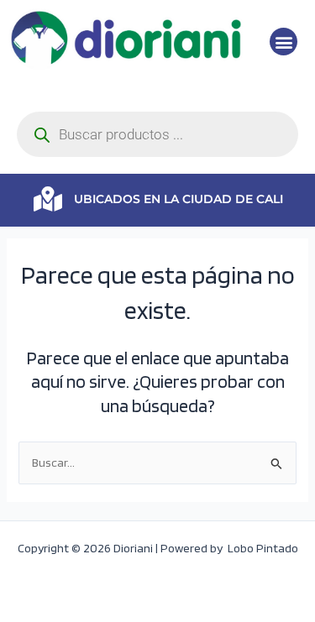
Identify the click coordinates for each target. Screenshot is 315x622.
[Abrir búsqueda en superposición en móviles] (157, 134)
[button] (283, 41)
